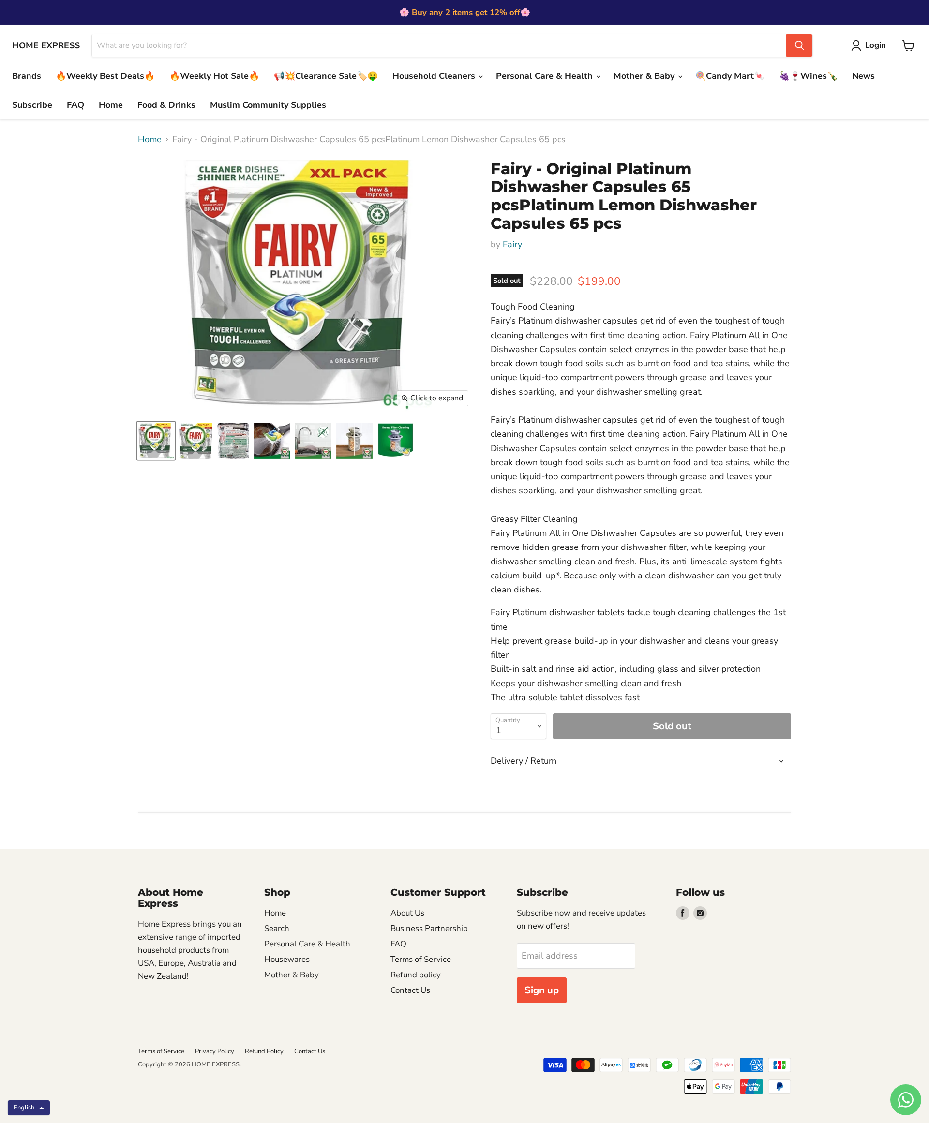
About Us (407, 912)
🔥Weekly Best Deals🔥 (105, 76)
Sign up (541, 990)
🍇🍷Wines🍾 (808, 76)
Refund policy (415, 974)
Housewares (287, 959)
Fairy (512, 244)
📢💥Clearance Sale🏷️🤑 (326, 76)
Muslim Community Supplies (268, 105)
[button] (29, 1107)
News (863, 76)
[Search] (799, 45)
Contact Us (410, 990)
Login (875, 45)
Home (111, 105)
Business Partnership (429, 928)
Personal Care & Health (545, 76)
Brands (26, 76)
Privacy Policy (214, 1051)
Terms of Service (420, 959)
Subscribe (32, 105)
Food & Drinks (166, 105)
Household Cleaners (435, 76)
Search (276, 928)
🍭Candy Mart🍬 (729, 76)
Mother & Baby (645, 76)
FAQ (75, 105)
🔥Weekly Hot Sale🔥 (214, 76)
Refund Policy (264, 1051)
